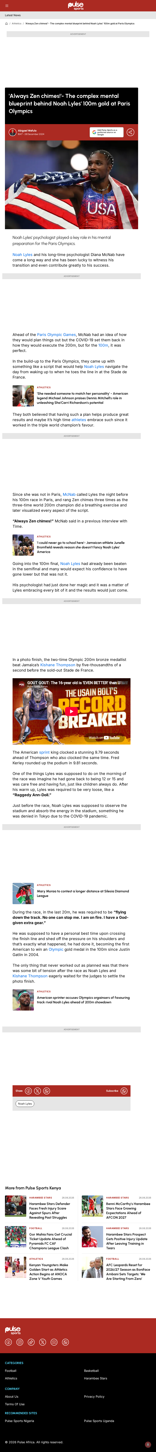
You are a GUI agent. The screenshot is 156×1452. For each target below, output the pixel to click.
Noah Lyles (23, 254)
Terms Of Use (15, 1404)
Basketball (91, 1371)
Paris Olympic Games (56, 334)
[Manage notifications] (148, 1445)
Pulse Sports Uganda (99, 1421)
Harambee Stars (40, 1197)
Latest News (13, 15)
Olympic (56, 949)
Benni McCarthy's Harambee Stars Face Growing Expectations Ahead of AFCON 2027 (128, 1211)
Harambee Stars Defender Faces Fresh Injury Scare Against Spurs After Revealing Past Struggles (49, 1211)
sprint (44, 752)
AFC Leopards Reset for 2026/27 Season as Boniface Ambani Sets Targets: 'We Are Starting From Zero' (128, 1272)
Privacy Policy (94, 1396)
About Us (11, 1396)
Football (35, 1228)
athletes (79, 419)
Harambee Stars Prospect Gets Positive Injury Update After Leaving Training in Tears (126, 1241)
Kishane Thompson (57, 665)
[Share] (130, 132)
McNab (69, 494)
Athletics (16, 23)
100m (103, 345)
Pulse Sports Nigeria (19, 1421)
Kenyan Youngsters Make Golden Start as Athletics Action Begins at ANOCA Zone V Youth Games (48, 1272)
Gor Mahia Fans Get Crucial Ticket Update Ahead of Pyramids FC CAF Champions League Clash (50, 1241)
